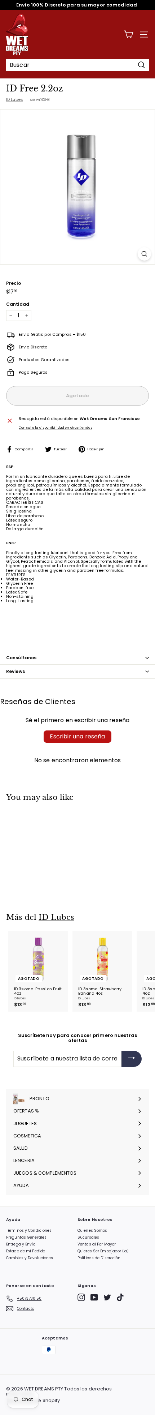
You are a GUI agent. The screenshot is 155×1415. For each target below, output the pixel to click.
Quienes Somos (92, 1230)
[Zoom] (144, 254)
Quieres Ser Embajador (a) (103, 1251)
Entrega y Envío (20, 1244)
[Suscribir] (131, 1059)
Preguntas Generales (26, 1237)
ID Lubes (14, 99)
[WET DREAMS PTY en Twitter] (107, 1297)
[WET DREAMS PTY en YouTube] (94, 1297)
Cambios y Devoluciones (29, 1258)
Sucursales (88, 1237)
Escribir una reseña (77, 736)
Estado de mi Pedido (25, 1251)
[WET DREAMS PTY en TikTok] (120, 1297)
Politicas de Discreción (99, 1258)
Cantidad (17, 304)
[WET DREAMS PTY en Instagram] (81, 1297)
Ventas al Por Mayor (97, 1244)
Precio (13, 283)
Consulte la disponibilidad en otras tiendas (55, 428)
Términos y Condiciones (29, 1230)
